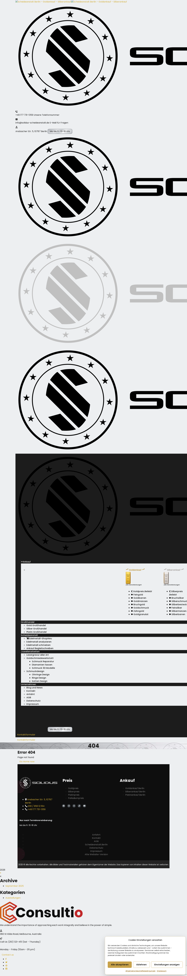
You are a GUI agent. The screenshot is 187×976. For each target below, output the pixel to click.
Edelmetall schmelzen (38, 645)
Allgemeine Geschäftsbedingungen (141, 971)
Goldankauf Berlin (134, 788)
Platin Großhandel (36, 632)
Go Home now (26, 761)
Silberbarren (178, 614)
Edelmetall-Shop (40, 638)
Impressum (161, 971)
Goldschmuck (141, 607)
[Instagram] (69, 805)
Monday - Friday (9, 949)
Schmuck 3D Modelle (43, 668)
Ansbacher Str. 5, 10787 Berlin (31, 131)
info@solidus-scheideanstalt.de (32, 122)
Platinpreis (73, 794)
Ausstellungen (13, 897)
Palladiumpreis (76, 798)
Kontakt (30, 690)
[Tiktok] (79, 805)
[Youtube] (84, 805)
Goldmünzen (140, 601)
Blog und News (34, 687)
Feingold (138, 594)
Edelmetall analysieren (38, 641)
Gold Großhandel (36, 625)
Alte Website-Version (96, 854)
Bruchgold (139, 604)
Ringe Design (39, 677)
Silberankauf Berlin (135, 791)
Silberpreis (176, 593)
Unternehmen (28, 684)
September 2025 (14, 886)
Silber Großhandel (36, 628)
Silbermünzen (178, 611)
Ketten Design (39, 681)
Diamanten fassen (42, 664)
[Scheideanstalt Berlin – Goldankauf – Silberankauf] (43, 1)
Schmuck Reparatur (43, 661)
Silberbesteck (179, 604)
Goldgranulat (140, 614)
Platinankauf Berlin (135, 794)
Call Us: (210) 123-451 (11, 941)
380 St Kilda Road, (9, 934)
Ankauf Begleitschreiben (39, 648)
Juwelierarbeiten (30, 651)
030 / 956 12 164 (36, 806)
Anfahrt (30, 694)
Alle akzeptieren (120, 964)
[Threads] (74, 805)
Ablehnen (141, 964)
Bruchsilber (177, 598)
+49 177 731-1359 (24, 114)
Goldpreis (142, 591)
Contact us (8, 954)
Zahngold (138, 611)
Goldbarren (139, 598)
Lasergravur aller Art (37, 654)
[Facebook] (63, 805)
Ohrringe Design (41, 674)
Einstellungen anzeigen (167, 964)
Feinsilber (176, 607)
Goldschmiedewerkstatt (40, 658)
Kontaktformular (26, 734)
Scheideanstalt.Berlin (96, 844)
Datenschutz (33, 700)
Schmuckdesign (35, 671)
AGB (28, 697)
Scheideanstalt (29, 635)
